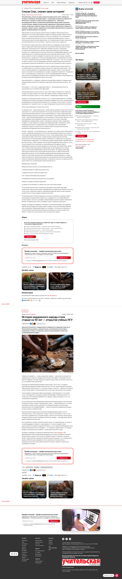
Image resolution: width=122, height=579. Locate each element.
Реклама (50, 542)
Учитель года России (39, 545)
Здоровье (24, 557)
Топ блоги (79, 60)
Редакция (51, 540)
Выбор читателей (86, 9)
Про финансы (24, 555)
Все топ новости (79, 53)
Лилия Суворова (31, 314)
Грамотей (24, 554)
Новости (46, 2)
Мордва (37, 467)
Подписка (71, 2)
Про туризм (24, 550)
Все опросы (25, 245)
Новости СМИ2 (5, 304)
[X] (34, 324)
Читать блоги (82, 102)
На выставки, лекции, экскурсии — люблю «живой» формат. (39, 230)
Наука (23, 542)
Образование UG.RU (28, 282)
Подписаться (64, 257)
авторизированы (52, 295)
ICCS (50, 546)
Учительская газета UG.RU (34, 15)
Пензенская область (46, 467)
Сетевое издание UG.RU (40, 550)
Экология (24, 547)
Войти (96, 2)
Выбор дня (24, 548)
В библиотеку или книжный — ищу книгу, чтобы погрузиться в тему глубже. (43, 231)
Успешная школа (38, 540)
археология (29, 467)
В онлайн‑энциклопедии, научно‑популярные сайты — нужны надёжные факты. (44, 228)
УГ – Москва (37, 552)
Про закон (24, 545)
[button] (26, 300)
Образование (24, 540)
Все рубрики (24, 560)
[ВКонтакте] (30, 324)
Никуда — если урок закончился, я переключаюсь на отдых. (39, 233)
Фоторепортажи (53, 547)
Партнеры (51, 543)
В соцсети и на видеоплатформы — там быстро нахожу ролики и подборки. (43, 226)
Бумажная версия (39, 561)
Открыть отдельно (80, 146)
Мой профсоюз (38, 554)
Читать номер (44, 8)
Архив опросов (79, 148)
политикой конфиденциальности (39, 260)
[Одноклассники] (32, 324)
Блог (52, 2)
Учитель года (24, 552)
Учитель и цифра (25, 559)
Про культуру (24, 543)
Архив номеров (61, 2)
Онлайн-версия (38, 562)
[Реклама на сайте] (117, 575)
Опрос (78, 107)
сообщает (60, 432)
